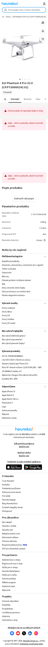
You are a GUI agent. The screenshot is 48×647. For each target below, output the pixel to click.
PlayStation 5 (7, 402)
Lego (4, 406)
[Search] (5, 99)
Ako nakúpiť (7, 522)
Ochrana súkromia (9, 541)
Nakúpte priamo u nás (11, 533)
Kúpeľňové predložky (10, 261)
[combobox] (24, 10)
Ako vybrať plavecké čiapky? (13, 343)
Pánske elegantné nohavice (13, 295)
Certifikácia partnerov (11, 612)
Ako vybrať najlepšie (12, 331)
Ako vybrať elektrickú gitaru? (14, 335)
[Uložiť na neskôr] (43, 39)
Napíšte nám (24, 446)
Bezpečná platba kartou (12, 545)
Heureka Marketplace (11, 571)
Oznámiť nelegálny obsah (12, 507)
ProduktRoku (7, 608)
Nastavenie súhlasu (10, 537)
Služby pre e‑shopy (10, 567)
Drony (8, 17)
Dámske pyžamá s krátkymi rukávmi (16, 280)
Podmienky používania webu (31, 644)
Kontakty (6, 484)
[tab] (14, 99)
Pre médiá (6, 496)
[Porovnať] (43, 22)
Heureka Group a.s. (31, 640)
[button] (14, 99)
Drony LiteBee (8, 319)
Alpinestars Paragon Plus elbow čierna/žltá (19, 375)
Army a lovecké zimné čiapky (13, 287)
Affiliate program (9, 582)
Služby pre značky (9, 575)
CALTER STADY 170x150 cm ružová (16, 360)
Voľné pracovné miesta (11, 492)
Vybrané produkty (11, 351)
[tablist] (24, 99)
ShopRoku (6, 605)
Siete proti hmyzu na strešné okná (16, 291)
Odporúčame (8, 386)
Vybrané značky (10, 303)
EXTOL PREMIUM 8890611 (12, 356)
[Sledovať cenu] (43, 31)
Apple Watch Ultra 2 (10, 399)
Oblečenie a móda (9, 417)
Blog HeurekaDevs (10, 503)
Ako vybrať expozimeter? (12, 339)
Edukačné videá (8, 586)
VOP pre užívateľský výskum (13, 548)
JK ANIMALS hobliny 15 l (12, 371)
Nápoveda (6, 590)
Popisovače (6, 272)
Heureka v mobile (9, 526)
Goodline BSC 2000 (9, 378)
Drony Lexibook (8, 308)
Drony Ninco (7, 311)
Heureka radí (7, 530)
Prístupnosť (7, 511)
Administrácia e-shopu (11, 560)
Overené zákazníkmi (10, 601)
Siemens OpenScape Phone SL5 (15, 363)
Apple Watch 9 (8, 395)
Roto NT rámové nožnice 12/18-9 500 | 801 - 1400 (21, 367)
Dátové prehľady (9, 578)
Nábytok (5, 414)
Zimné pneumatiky (9, 410)
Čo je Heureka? (8, 481)
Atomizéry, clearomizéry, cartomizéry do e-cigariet (22, 265)
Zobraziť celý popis (24, 198)
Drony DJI (6, 315)
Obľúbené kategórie (12, 256)
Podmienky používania (11, 488)
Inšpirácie (6, 616)
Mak (3, 284)
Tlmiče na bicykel (9, 268)
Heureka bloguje (9, 499)
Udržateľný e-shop (10, 620)
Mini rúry (5, 276)
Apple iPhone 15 (8, 391)
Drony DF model (8, 323)
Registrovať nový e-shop (12, 563)
